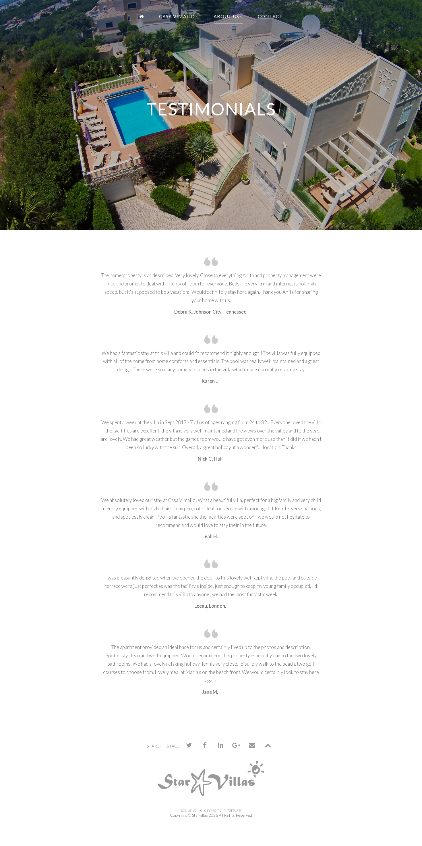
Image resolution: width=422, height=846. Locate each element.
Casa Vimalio (177, 16)
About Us (226, 16)
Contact (270, 16)
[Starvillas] (211, 783)
